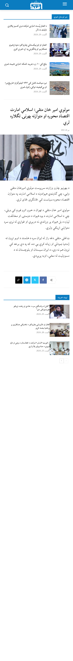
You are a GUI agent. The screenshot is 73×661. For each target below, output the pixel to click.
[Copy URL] (18, 280)
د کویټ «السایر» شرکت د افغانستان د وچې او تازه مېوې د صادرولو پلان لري (30, 345)
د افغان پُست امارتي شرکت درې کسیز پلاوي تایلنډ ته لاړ (27, 28)
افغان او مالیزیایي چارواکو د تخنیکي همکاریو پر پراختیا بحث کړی (30, 326)
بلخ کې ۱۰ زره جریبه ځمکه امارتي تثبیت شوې (25, 64)
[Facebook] (43, 280)
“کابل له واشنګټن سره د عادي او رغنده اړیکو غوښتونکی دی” (31, 308)
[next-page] (61, 361)
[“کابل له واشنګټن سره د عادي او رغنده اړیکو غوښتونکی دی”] (59, 311)
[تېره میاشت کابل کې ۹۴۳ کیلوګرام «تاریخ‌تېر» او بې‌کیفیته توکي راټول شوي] (59, 88)
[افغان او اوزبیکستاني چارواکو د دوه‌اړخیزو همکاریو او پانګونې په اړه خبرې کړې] (59, 50)
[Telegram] (26, 280)
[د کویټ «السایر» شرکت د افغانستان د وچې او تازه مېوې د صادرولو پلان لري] (59, 348)
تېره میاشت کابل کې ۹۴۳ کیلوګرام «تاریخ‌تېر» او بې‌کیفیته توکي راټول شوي (26, 85)
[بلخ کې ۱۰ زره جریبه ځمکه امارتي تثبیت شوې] (59, 69)
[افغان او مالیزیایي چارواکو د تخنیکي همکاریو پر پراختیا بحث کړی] (59, 330)
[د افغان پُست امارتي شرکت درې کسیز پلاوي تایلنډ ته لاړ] (59, 31)
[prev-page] (66, 361)
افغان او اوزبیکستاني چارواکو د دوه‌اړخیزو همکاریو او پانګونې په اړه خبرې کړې (28, 47)
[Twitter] (35, 280)
